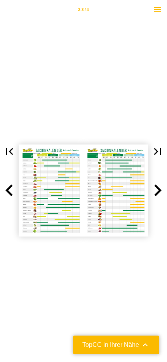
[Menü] (157, 9)
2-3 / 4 (83, 9)
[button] (9, 151)
